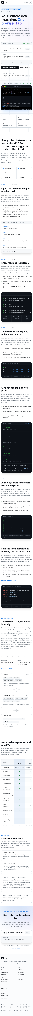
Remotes (3, 974)
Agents (3, 977)
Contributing (4, 995)
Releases (3, 991)
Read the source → (16, 948)
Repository (4, 988)
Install (2, 969)
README (20, 969)
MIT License (4, 998)
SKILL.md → (27, 423)
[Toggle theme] (30, 2)
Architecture (21, 972)
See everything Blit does (10, 67)
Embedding (21, 974)
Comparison (4, 981)
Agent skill (20, 979)
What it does (4, 972)
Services (20, 977)
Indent (8, 1004)
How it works (4, 979)
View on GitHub (25, 67)
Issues (2, 993)
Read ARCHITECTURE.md (8, 668)
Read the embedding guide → (9, 580)
